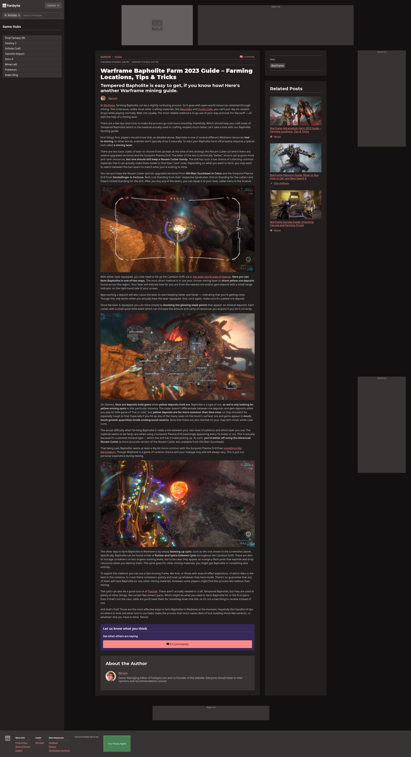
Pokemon (11, 69)
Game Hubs (12, 27)
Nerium (112, 98)
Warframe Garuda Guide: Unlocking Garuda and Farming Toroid (292, 223)
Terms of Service (22, 746)
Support (18, 750)
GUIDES (118, 57)
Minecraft (11, 64)
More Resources (56, 738)
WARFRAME (106, 57)
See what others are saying (120, 636)
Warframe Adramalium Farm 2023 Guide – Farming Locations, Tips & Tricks (295, 130)
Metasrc (52, 746)
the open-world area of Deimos (212, 276)
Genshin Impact (14, 54)
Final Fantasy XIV (15, 38)
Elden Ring (11, 75)
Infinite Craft (13, 48)
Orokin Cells (205, 109)
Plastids (152, 591)
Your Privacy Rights (117, 743)
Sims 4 (9, 59)
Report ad (275, 6)
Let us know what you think (125, 629)
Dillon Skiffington (281, 183)
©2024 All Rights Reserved (86, 737)
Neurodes (186, 109)
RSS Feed (39, 743)
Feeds (38, 738)
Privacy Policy (21, 743)
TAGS (272, 59)
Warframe (277, 65)
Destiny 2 (10, 43)
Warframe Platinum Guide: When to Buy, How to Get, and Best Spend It (294, 177)
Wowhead (53, 743)
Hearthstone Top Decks (59, 750)
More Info (20, 738)
